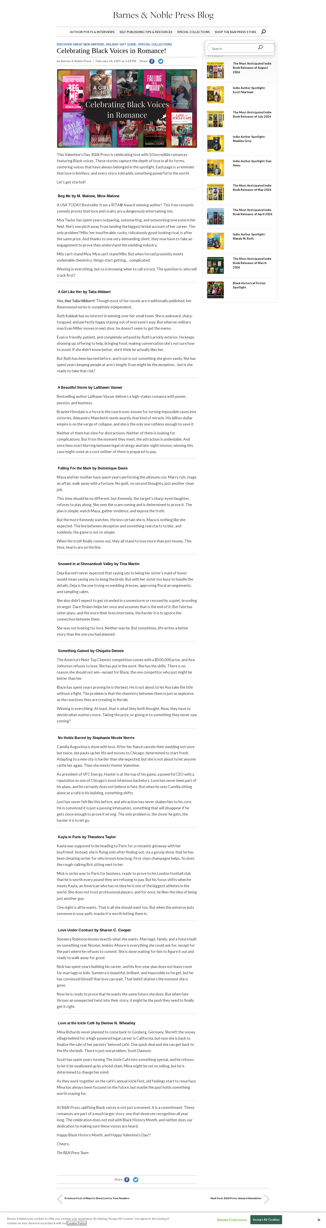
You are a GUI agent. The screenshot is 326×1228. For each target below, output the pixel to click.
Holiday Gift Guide (121, 44)
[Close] (319, 1220)
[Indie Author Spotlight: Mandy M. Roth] (215, 240)
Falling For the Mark (74, 468)
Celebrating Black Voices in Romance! (111, 51)
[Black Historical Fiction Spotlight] (215, 289)
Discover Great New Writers (80, 44)
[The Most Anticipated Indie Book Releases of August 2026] (215, 69)
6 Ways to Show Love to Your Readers (97, 1198)
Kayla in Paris (69, 837)
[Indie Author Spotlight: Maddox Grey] (215, 143)
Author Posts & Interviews (92, 32)
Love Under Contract (75, 930)
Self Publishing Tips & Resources (146, 32)
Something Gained (73, 651)
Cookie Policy (76, 1223)
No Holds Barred (72, 738)
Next (266, 1199)
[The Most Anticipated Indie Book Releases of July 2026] (215, 118)
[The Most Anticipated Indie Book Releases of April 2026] (215, 216)
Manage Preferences (232, 1219)
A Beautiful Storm (72, 387)
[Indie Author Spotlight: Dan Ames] (215, 167)
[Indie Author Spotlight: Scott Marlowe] (215, 94)
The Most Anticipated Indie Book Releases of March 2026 (252, 263)
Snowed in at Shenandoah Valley (85, 564)
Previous (60, 1199)
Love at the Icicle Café (76, 1023)
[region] (163, 1220)
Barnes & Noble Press (76, 61)
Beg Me (64, 196)
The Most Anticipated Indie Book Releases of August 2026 (252, 68)
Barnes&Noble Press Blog (163, 14)
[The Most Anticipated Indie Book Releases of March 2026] (215, 265)
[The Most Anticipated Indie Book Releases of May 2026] (215, 191)
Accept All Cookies (266, 1219)
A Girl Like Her (70, 292)
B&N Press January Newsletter (235, 1198)
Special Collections (193, 32)
